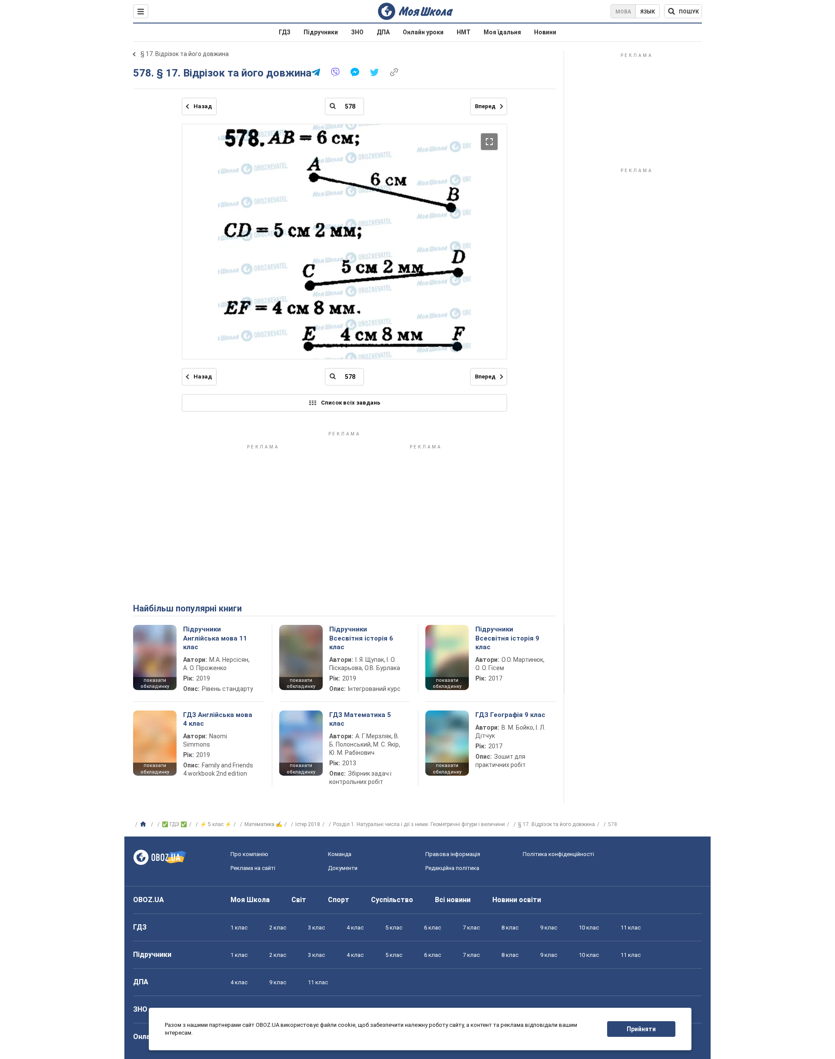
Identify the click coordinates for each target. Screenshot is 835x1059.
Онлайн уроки (423, 32)
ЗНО (357, 32)
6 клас (432, 927)
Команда (339, 854)
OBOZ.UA (148, 900)
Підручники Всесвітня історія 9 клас (507, 638)
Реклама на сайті (252, 868)
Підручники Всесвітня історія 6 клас (361, 638)
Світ (298, 900)
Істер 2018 (307, 824)
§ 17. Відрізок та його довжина (184, 53)
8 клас (509, 927)
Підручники (321, 32)
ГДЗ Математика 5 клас (360, 719)
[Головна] (144, 824)
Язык (647, 12)
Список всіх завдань (351, 402)
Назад (203, 106)
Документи (342, 868)
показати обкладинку (154, 683)
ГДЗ (285, 32)
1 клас (238, 927)
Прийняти (641, 1029)
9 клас (548, 927)
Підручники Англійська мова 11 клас (215, 638)
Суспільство (392, 900)
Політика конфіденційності (558, 854)
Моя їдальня (502, 32)
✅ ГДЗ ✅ (174, 824)
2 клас (277, 927)
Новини (545, 32)
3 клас (316, 927)
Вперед (485, 106)
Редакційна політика (452, 868)
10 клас (589, 927)
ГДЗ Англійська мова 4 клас (217, 719)
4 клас (355, 927)
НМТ (464, 32)
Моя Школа (250, 900)
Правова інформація (452, 854)
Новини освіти (516, 900)
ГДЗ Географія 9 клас (510, 715)
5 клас (393, 927)
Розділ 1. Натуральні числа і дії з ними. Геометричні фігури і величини (419, 824)
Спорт (338, 900)
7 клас (471, 927)
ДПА (383, 32)
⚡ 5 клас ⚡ (215, 824)
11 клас (631, 927)
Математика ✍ (263, 824)
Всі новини (453, 900)
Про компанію (249, 854)
